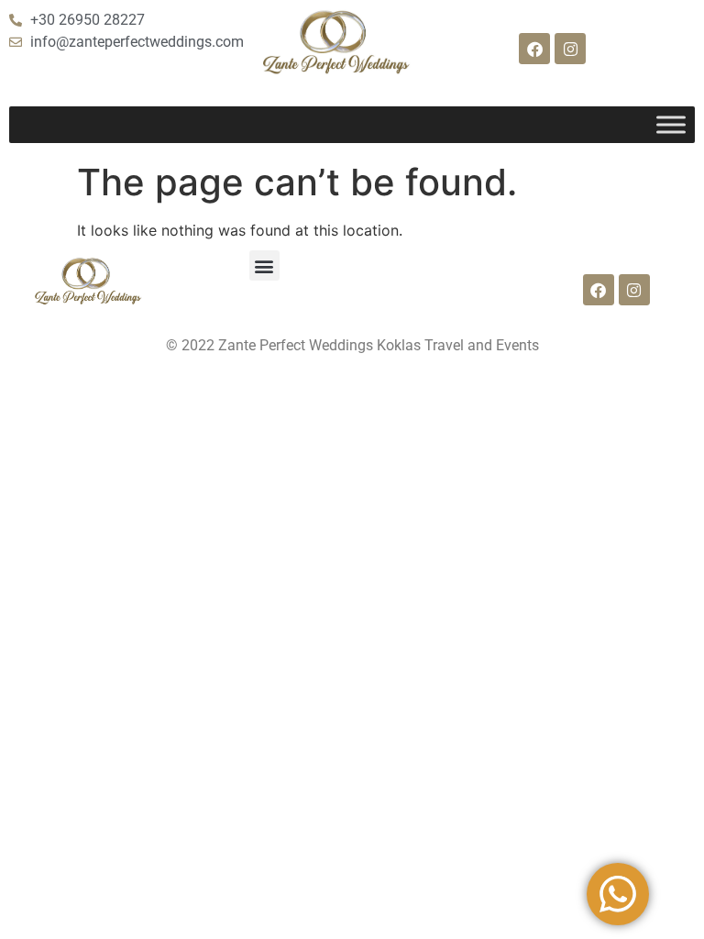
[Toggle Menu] (671, 124)
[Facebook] (534, 48)
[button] (264, 265)
